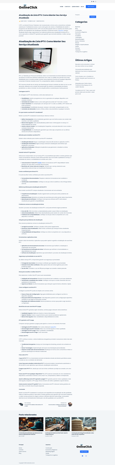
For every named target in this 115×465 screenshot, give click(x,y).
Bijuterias (77, 27)
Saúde (77, 46)
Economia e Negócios (81, 32)
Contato (67, 6)
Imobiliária (78, 35)
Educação (78, 34)
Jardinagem (78, 37)
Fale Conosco (91, 6)
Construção (78, 30)
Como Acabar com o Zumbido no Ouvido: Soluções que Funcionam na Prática (85, 78)
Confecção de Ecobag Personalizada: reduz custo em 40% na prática (83, 433)
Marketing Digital (40, 21)
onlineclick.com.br (31, 463)
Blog (82, 6)
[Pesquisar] (95, 1)
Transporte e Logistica (81, 51)
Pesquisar (77, 14)
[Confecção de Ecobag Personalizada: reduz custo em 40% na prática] (84, 424)
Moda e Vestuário (80, 41)
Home (61, 6)
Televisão (77, 50)
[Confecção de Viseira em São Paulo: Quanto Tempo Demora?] (57, 424)
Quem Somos (75, 6)
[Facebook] (91, 1)
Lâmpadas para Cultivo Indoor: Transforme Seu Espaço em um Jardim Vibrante (83, 85)
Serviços (77, 48)
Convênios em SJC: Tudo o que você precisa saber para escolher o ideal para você (85, 92)
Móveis (77, 43)
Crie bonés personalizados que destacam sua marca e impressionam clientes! (85, 71)
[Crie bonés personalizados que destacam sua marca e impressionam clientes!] (31, 424)
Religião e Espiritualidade (82, 44)
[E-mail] (93, 1)
